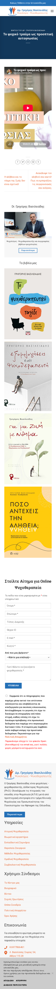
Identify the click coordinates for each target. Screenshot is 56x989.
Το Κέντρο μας (12, 882)
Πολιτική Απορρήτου (15, 910)
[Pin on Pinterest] (33, 162)
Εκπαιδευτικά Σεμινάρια (17, 842)
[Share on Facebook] (17, 162)
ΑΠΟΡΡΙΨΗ (21, 981)
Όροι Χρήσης (10, 916)
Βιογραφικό (10, 888)
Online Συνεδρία (12, 905)
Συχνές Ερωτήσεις (14, 899)
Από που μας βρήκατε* (17, 653)
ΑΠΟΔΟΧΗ (9, 981)
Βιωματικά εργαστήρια (16, 837)
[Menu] (52, 10)
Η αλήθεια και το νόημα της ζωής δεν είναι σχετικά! (14, 181)
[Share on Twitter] (22, 162)
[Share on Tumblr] (38, 162)
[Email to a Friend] (28, 162)
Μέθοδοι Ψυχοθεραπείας (17, 853)
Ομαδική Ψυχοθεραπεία (16, 859)
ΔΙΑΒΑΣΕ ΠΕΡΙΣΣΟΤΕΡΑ (15, 985)
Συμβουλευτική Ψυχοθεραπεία (20, 864)
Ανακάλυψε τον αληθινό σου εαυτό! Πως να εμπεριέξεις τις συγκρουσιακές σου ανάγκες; (41, 180)
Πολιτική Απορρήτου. (16, 737)
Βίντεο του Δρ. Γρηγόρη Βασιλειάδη (28, 30)
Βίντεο (7, 893)
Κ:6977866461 (16, 947)
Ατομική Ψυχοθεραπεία (16, 831)
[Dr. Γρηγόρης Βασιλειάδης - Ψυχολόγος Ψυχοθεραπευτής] (28, 11)
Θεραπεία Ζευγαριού (15, 848)
